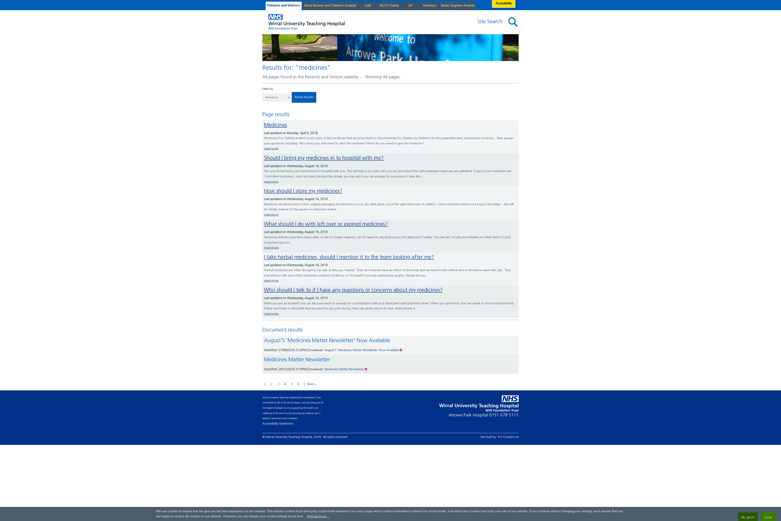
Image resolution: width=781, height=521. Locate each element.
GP (410, 5)
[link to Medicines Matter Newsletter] (366, 369)
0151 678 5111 (504, 415)
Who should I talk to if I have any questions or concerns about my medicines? (353, 290)
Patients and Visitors (283, 5)
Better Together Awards (457, 5)
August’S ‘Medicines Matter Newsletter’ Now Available (361, 350)
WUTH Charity (389, 5)
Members (429, 5)
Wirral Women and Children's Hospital (330, 5)
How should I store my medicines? (303, 191)
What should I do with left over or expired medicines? (326, 224)
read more (271, 148)
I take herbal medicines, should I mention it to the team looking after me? (349, 257)
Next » (311, 384)
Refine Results (304, 97)
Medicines (275, 125)
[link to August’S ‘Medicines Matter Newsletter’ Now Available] (401, 350)
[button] (513, 22)
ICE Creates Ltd (508, 437)
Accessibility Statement (277, 423)
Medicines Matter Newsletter (344, 369)
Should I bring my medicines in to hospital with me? (324, 158)
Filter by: (268, 89)
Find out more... (318, 516)
